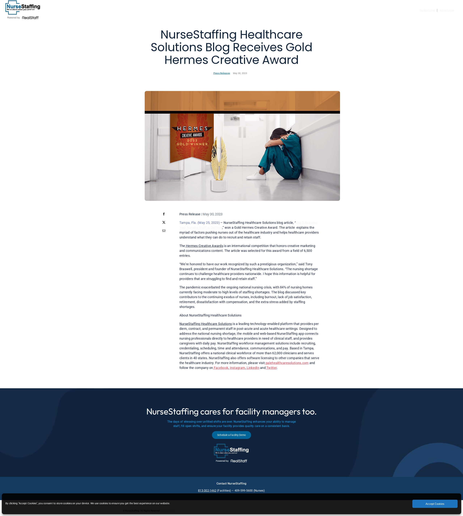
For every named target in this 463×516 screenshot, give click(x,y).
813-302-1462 (207, 490)
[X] (164, 222)
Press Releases (221, 73)
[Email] (164, 230)
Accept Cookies (435, 503)
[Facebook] (164, 214)
